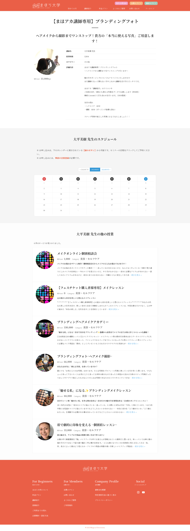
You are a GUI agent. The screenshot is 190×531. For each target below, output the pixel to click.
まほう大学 (46, 5)
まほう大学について (40, 490)
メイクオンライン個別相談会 (77, 253)
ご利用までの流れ (39, 510)
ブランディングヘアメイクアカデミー (83, 322)
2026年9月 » (105, 169)
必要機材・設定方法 (40, 515)
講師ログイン (151, 3)
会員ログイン (136, 3)
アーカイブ (149, 8)
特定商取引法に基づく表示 (105, 495)
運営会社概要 (100, 490)
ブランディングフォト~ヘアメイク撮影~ (84, 356)
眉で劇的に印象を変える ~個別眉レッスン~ (87, 425)
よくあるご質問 (119, 8)
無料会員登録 (121, 3)
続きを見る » (136, 275)
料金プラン (103, 8)
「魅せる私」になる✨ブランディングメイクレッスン (94, 390)
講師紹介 (87, 8)
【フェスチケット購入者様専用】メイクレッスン (90, 287)
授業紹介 (35, 505)
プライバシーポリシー (104, 500)
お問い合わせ (134, 8)
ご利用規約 (68, 505)
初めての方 (72, 8)
